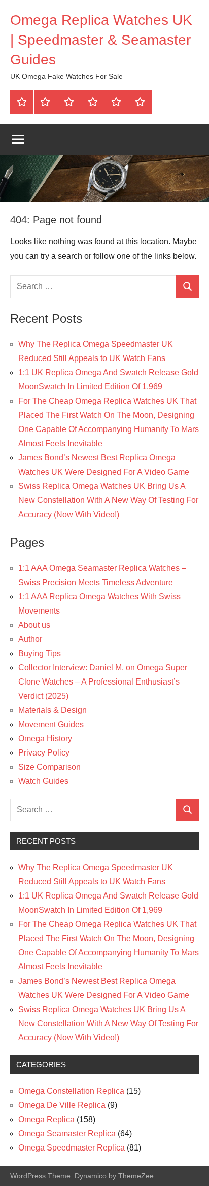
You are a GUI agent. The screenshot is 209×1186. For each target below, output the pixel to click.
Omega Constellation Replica (71, 1091)
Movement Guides (51, 724)
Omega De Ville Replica (62, 1105)
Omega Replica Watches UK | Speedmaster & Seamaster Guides (101, 39)
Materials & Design (52, 710)
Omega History (45, 738)
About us (34, 625)
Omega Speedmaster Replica (71, 1147)
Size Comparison (49, 767)
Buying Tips (39, 653)
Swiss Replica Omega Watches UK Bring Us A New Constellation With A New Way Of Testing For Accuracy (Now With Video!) (108, 500)
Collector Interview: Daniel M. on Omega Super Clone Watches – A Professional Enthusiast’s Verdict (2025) (102, 681)
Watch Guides (43, 781)
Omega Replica (46, 1119)
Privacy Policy (43, 752)
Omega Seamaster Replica (67, 1133)
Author (30, 639)
